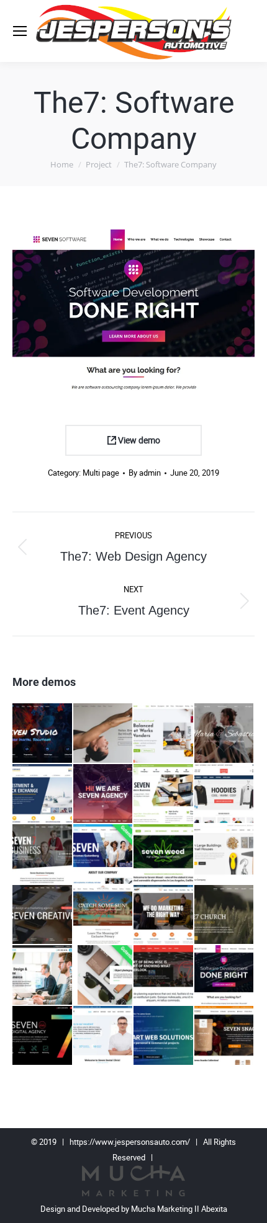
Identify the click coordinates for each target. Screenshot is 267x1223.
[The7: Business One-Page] (42, 854)
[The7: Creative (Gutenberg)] (103, 975)
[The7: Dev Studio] (42, 733)
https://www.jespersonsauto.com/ (130, 1142)
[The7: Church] (224, 915)
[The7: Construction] (224, 854)
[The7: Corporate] (42, 794)
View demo (138, 440)
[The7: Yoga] (103, 733)
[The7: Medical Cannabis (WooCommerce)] (164, 854)
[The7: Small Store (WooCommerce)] (224, 1036)
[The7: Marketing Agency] (164, 915)
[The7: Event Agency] (164, 975)
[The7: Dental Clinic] (103, 1036)
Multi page (101, 473)
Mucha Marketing (162, 1209)
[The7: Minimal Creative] (42, 975)
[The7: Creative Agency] (42, 915)
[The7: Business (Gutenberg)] (103, 854)
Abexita (214, 1209)
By (145, 473)
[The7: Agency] (103, 794)
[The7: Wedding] (224, 733)
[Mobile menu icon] (19, 31)
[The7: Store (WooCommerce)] (224, 794)
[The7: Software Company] (224, 975)
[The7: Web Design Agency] (42, 1036)
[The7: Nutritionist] (164, 733)
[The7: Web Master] (164, 1036)
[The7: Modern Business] (164, 794)
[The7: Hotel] (103, 915)
